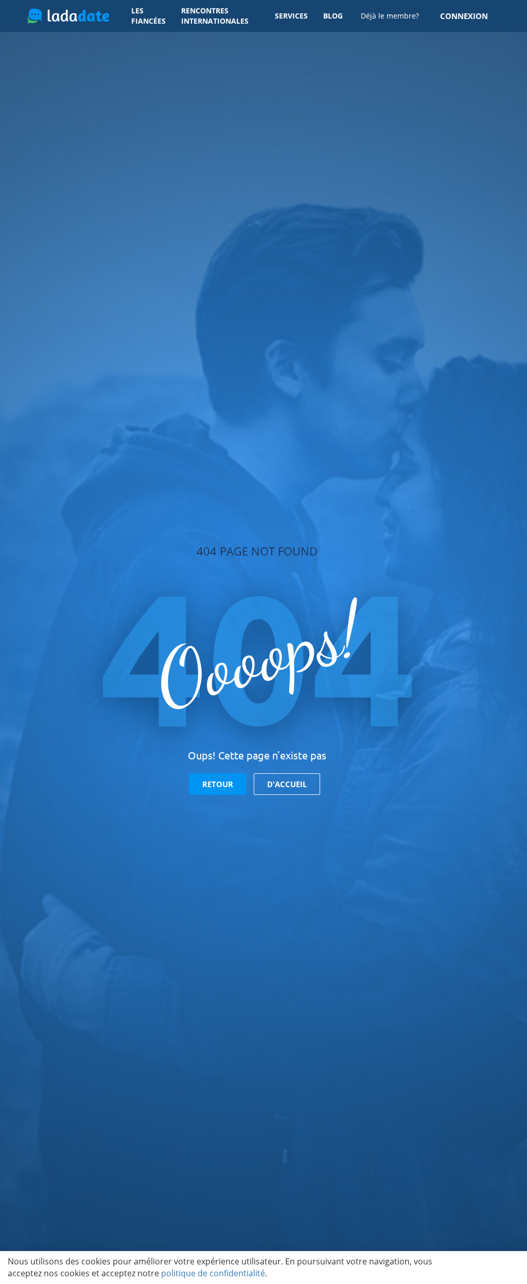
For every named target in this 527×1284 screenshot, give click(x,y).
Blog (333, 16)
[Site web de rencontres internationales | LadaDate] (68, 16)
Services (291, 16)
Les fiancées (148, 16)
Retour (217, 784)
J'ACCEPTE (487, 1267)
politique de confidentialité (213, 1273)
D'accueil (287, 784)
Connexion (464, 16)
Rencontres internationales (215, 16)
